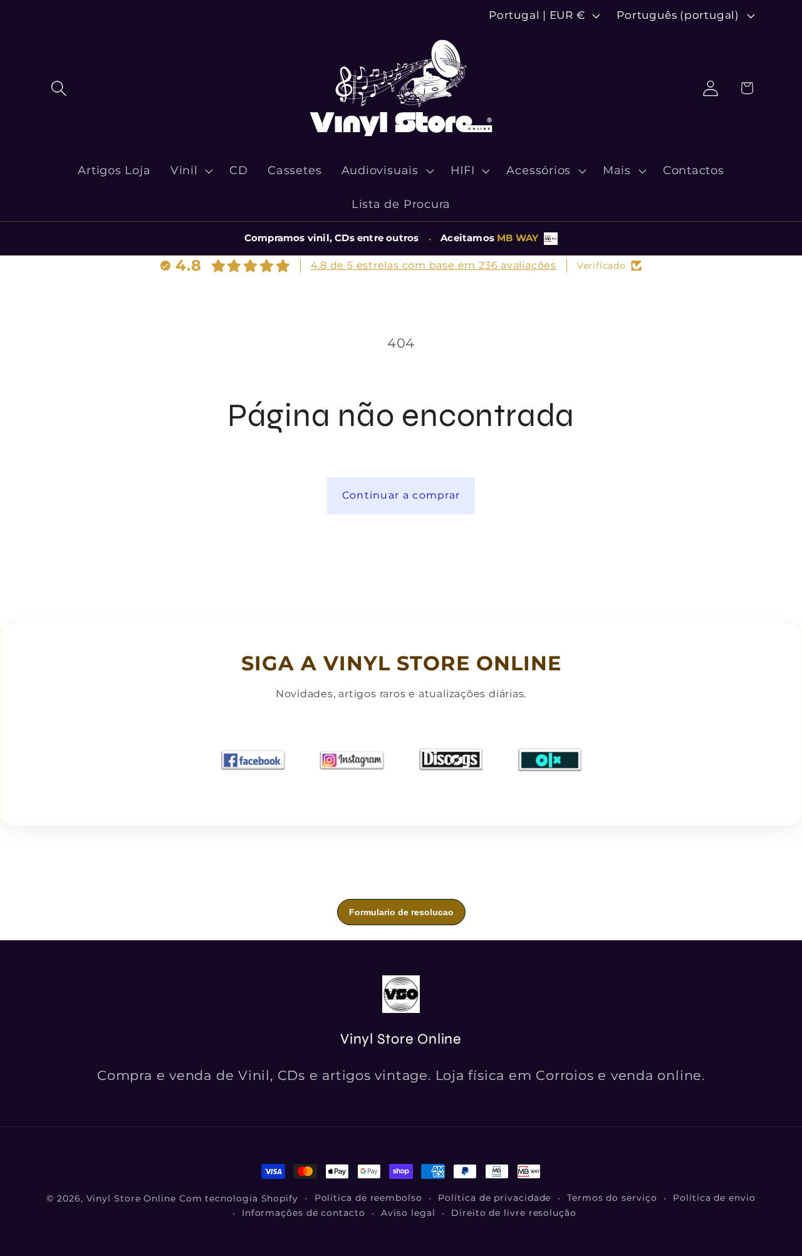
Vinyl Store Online (131, 1198)
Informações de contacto (303, 1212)
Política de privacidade (494, 1197)
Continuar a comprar (401, 495)
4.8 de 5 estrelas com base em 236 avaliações (433, 265)
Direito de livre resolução (513, 1212)
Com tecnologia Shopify (238, 1198)
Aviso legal (408, 1212)
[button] (58, 88)
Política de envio (714, 1197)
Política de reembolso (368, 1197)
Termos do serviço (612, 1197)
